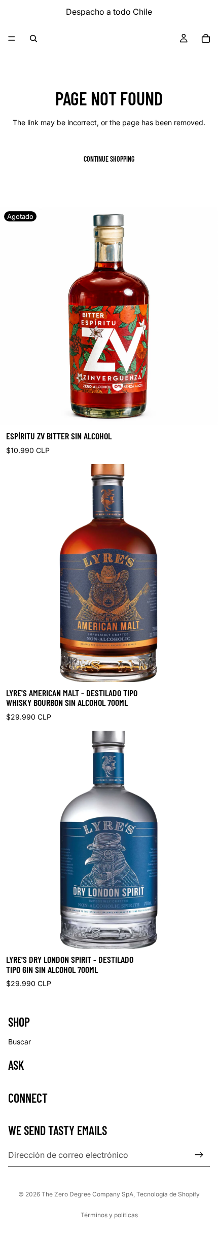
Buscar (19, 1041)
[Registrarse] (199, 1154)
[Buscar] (33, 38)
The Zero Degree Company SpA (87, 1194)
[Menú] (11, 38)
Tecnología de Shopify (168, 1194)
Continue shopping (109, 159)
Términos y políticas (109, 1215)
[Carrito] (206, 38)
